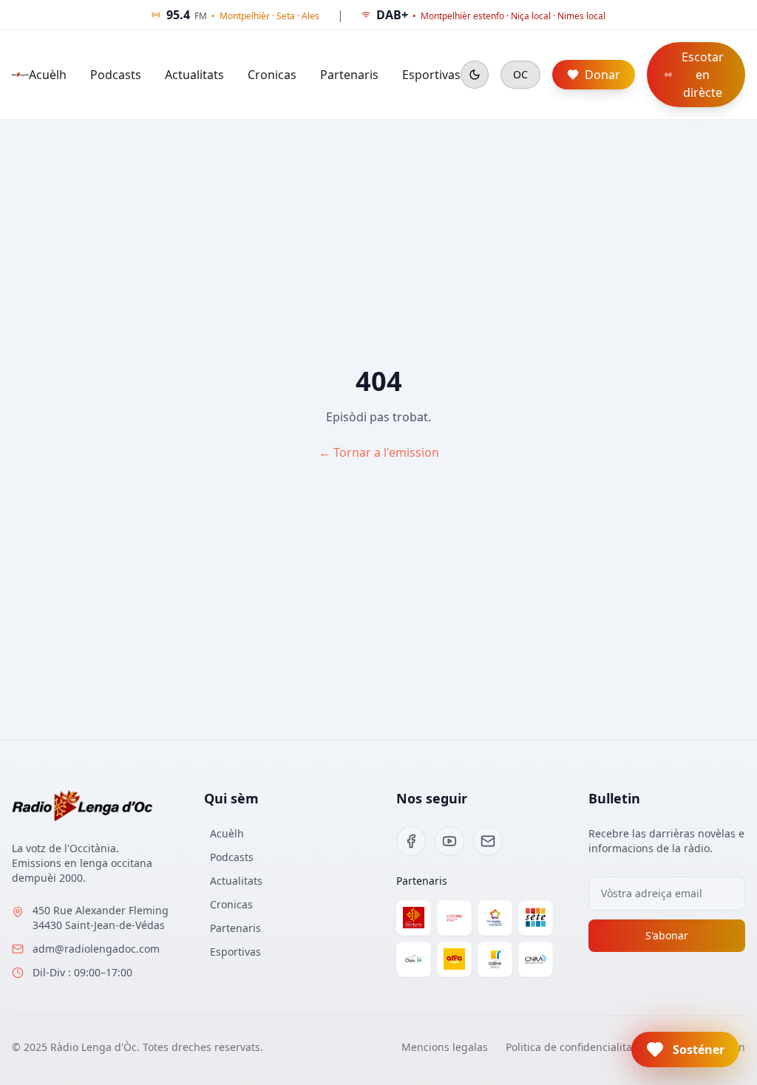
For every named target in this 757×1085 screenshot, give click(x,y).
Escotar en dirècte (703, 75)
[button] (685, 1049)
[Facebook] (411, 841)
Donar (602, 75)
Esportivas (431, 75)
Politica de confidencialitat (571, 1047)
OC (520, 74)
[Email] (488, 841)
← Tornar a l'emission (379, 452)
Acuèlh (48, 75)
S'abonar (666, 935)
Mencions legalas (444, 1047)
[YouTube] (449, 841)
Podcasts (115, 75)
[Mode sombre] (475, 75)
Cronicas (272, 75)
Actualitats (194, 75)
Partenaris (349, 75)
